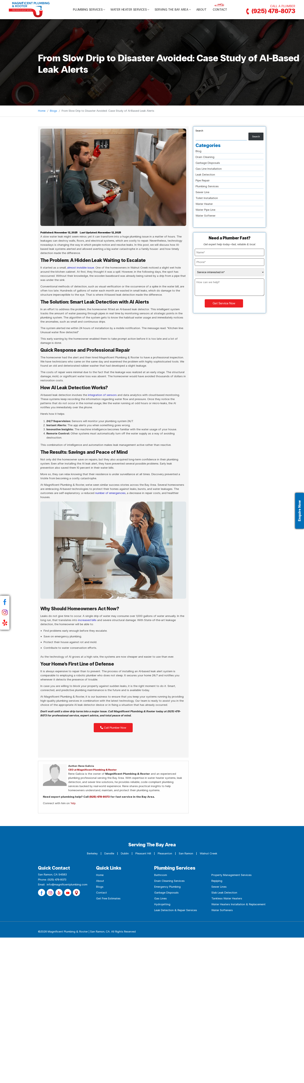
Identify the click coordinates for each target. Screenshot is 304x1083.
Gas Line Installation (209, 168)
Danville (109, 853)
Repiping (216, 881)
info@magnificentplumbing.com (67, 884)
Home (41, 110)
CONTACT (220, 9)
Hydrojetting (162, 904)
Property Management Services (231, 875)
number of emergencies (110, 493)
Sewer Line (202, 192)
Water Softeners (222, 910)
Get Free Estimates (108, 898)
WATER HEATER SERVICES (129, 9)
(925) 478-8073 (272, 11)
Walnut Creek (208, 853)
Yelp (73, 803)
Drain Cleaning (205, 157)
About (100, 881)
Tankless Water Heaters (226, 898)
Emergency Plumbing (167, 886)
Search (199, 130)
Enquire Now (299, 510)
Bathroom (160, 875)
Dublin (125, 853)
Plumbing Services (88, 9)
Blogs (53, 110)
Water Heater (204, 204)
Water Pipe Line (205, 209)
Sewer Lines (219, 886)
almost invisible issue (80, 267)
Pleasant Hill (143, 853)
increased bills (87, 620)
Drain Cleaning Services (169, 881)
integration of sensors (102, 395)
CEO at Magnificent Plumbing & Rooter (92, 769)
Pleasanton (165, 853)
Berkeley (92, 853)
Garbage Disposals (208, 163)
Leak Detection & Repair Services (175, 910)
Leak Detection (205, 174)
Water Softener (205, 215)
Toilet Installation (207, 198)
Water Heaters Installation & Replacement (238, 904)
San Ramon (186, 853)
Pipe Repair (203, 180)
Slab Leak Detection (224, 892)
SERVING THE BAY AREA (171, 9)
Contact (101, 892)
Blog (198, 151)
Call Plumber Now (114, 727)
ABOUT (201, 9)
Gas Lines (160, 898)
